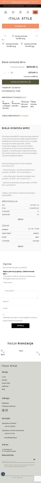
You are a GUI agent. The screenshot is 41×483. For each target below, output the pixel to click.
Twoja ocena (8, 282)
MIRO (24, 97)
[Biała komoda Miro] (34, 105)
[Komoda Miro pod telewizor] (25, 105)
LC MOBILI (24, 116)
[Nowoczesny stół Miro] (15, 105)
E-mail (5, 308)
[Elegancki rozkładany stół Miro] (6, 105)
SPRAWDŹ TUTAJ (31, 6)
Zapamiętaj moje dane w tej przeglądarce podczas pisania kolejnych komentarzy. (20, 319)
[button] (20, 26)
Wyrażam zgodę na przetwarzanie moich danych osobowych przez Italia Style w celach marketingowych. (19, 465)
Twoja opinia (10, 291)
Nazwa (6, 301)
